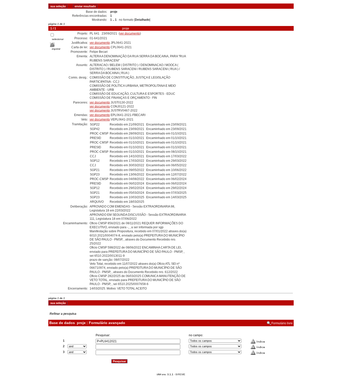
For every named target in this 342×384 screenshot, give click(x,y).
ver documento (130, 33)
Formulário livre (282, 323)
